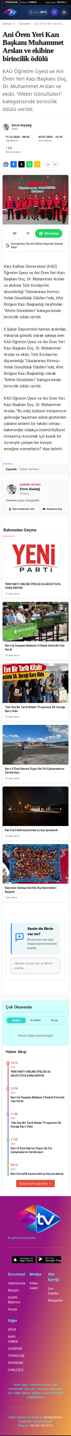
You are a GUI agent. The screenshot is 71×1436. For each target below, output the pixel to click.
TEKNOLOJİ (16, 1355)
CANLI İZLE (16, 1370)
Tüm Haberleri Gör (23, 509)
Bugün (16, 1020)
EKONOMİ (15, 1363)
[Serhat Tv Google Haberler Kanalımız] (6, 164)
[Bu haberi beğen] (15, 233)
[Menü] (64, 12)
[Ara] (54, 12)
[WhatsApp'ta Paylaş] (29, 164)
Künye (12, 1309)
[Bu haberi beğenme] (28, 233)
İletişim (13, 1290)
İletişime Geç (54, 509)
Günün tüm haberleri (33, 1183)
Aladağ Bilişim (53, 1417)
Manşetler (55, 1300)
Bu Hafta (35, 1020)
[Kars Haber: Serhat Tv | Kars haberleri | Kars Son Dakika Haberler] (10, 12)
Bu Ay (54, 1020)
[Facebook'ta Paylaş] (13, 164)
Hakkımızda (16, 1283)
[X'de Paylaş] (21, 164)
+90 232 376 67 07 (41, 1425)
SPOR (12, 1329)
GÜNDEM (15, 1348)
